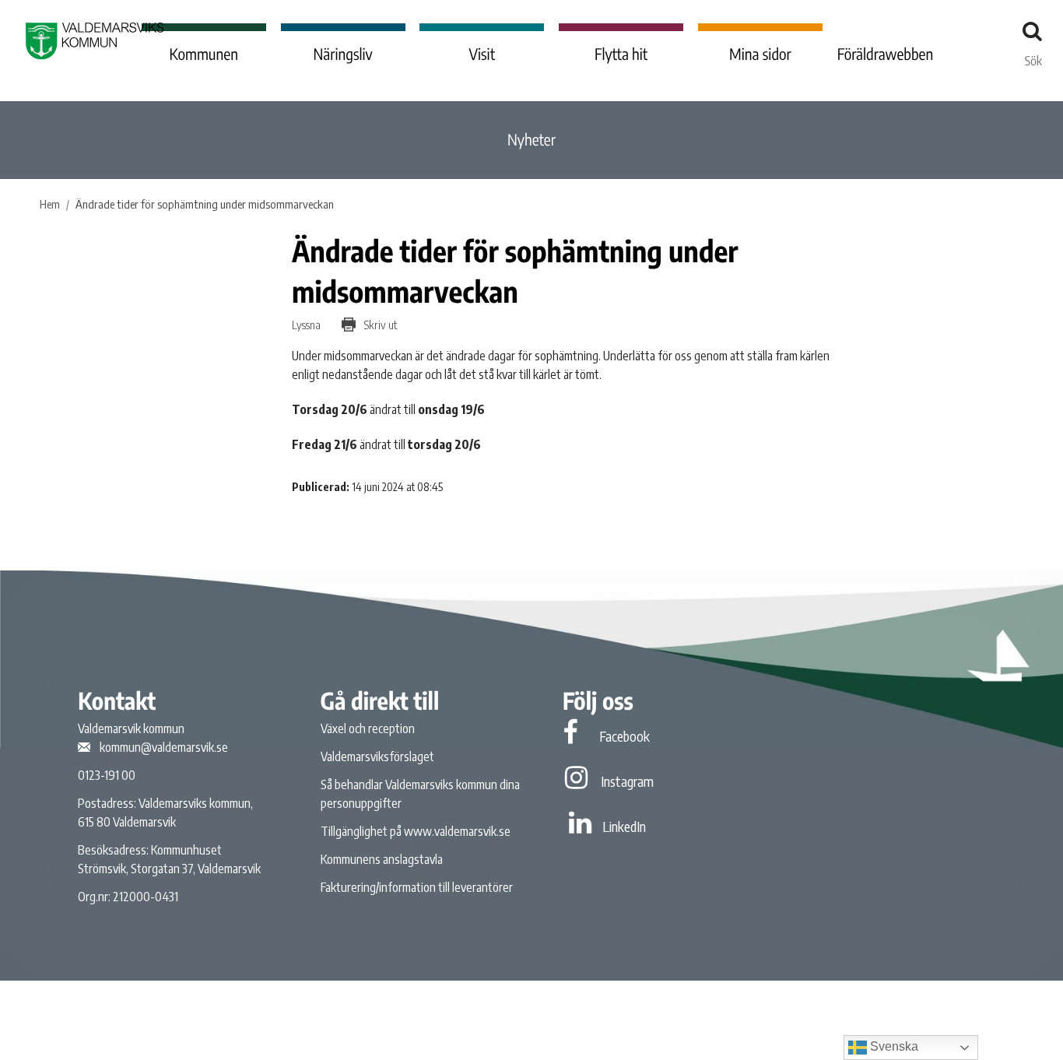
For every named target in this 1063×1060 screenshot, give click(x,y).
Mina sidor (760, 54)
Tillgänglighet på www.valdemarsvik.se (415, 831)
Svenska (892, 1046)
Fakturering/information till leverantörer (417, 887)
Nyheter (531, 139)
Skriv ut (379, 325)
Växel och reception (368, 728)
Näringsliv (342, 54)
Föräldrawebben (885, 54)
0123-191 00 (106, 775)
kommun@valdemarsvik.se (164, 747)
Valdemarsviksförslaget (377, 756)
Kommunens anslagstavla (382, 859)
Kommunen (204, 54)
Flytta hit (621, 54)
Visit (482, 54)
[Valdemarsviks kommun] (95, 41)
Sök (1033, 57)
